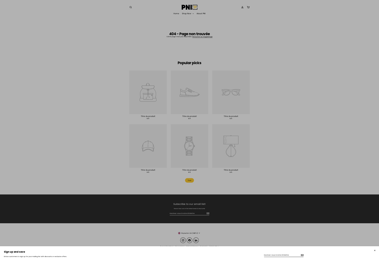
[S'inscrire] (301, 255)
